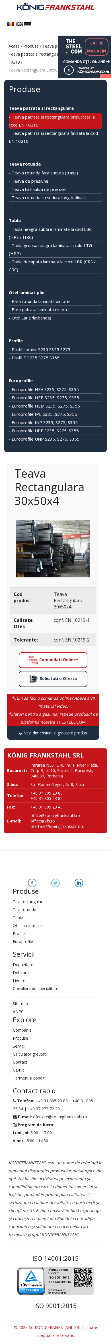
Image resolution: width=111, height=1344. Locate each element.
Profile (16, 340)
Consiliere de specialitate (35, 988)
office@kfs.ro (42, 821)
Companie (22, 1030)
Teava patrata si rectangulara (41, 108)
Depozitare (23, 964)
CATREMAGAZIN (96, 47)
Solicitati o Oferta (58, 678)
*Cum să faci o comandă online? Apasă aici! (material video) (53, 702)
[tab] (53, 733)
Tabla (15, 220)
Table (18, 917)
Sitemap (20, 1003)
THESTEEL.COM (53, 718)
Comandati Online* (58, 659)
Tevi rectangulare (29, 901)
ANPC (18, 1011)
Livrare (19, 980)
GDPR (18, 1070)
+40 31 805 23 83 (52, 1100)
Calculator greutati (30, 1054)
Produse (31, 46)
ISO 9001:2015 (55, 1305)
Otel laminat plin (26, 292)
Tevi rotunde (24, 909)
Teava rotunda (25, 164)
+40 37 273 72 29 (44, 1108)
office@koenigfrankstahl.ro (55, 815)
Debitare (21, 972)
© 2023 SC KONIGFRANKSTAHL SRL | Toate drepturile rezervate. (55, 1331)
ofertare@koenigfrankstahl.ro (57, 826)
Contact (20, 1062)
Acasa (14, 46)
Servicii (19, 1046)
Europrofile (21, 380)
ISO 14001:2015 (55, 1258)
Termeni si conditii (29, 1078)
